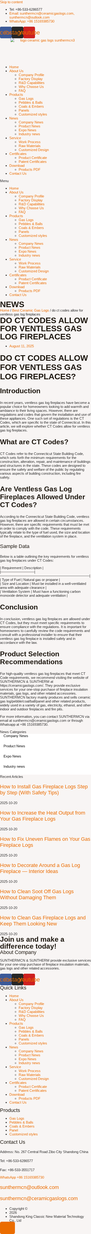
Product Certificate (33, 158)
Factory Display (31, 79)
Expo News (27, 130)
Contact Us (18, 173)
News (13, 118)
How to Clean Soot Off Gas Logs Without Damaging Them (37, 894)
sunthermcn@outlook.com (29, 1187)
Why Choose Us (31, 87)
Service (15, 138)
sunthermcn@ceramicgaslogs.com (39, 1198)
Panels (24, 110)
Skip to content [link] (11, 2)
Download (16, 166)
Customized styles (33, 114)
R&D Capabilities (32, 83)
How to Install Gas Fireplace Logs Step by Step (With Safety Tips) (44, 790)
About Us (16, 71)
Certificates (18, 154)
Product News (29, 126)
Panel (13, 1130)
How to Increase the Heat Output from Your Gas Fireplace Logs (42, 816)
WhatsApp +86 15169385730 (22, 1177)
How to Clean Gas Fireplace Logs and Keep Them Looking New (43, 921)
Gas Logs (26, 98)
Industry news (29, 134)
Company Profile (31, 75)
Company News (31, 122)
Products (16, 95)
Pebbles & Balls (31, 102)
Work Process (30, 142)
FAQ (22, 91)
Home (14, 67)
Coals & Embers (31, 106)
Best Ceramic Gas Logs (30, 310)
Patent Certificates (33, 162)
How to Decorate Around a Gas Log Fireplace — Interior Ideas (40, 868)
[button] (45, 181)
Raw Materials (30, 146)
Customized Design (34, 150)
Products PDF (29, 169)
